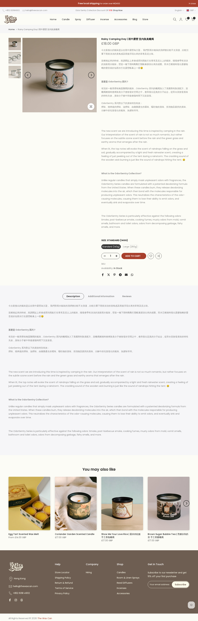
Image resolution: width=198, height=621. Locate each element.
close (6, 3)
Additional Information (101, 296)
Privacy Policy (62, 593)
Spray (78, 19)
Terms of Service (64, 588)
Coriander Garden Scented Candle (74, 534)
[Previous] (28, 75)
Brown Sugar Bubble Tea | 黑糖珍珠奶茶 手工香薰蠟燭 (168, 536)
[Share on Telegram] (120, 274)
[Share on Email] (126, 274)
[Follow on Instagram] (15, 600)
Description (73, 296)
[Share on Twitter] (108, 274)
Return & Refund (64, 582)
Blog (135, 19)
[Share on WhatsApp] (132, 274)
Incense (104, 19)
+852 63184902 (12, 10)
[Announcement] (99, 3)
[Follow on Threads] (21, 600)
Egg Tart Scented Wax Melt (24, 534)
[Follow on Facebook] (10, 600)
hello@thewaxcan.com (36, 10)
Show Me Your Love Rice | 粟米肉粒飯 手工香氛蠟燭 (121, 536)
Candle (66, 19)
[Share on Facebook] (102, 274)
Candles (121, 572)
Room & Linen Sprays (128, 577)
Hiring (89, 572)
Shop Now (118, 10)
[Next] (91, 75)
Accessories (120, 19)
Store (145, 19)
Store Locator (62, 572)
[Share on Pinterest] (114, 274)
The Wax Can (44, 618)
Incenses (121, 588)
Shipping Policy (63, 577)
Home (53, 19)
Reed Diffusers (124, 582)
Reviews (126, 296)
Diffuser (90, 19)
